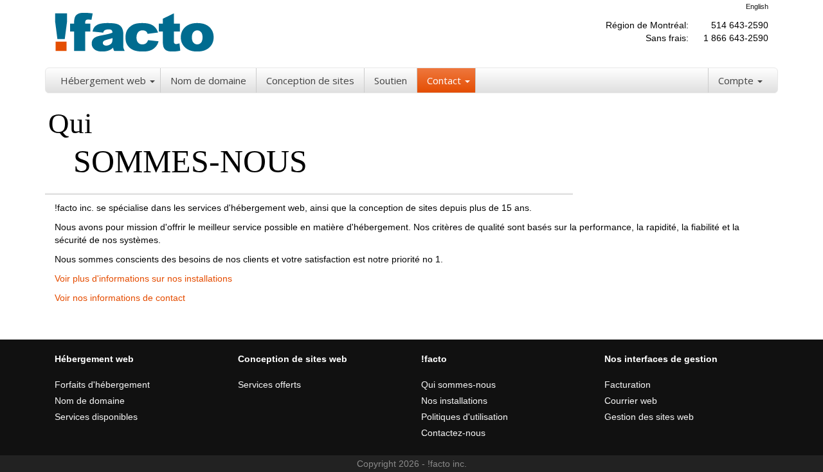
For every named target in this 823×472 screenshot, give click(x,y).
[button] (153, 80)
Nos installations (454, 400)
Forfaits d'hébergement (102, 384)
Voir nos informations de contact (120, 298)
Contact (444, 80)
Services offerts (269, 384)
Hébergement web (103, 80)
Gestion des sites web (649, 417)
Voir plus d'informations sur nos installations (143, 278)
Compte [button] (737, 80)
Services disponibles (96, 417)
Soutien (390, 80)
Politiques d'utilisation (464, 417)
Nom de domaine (208, 80)
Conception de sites (310, 80)
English (757, 6)
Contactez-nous (453, 433)
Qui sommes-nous (458, 384)
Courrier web (630, 400)
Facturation (627, 384)
